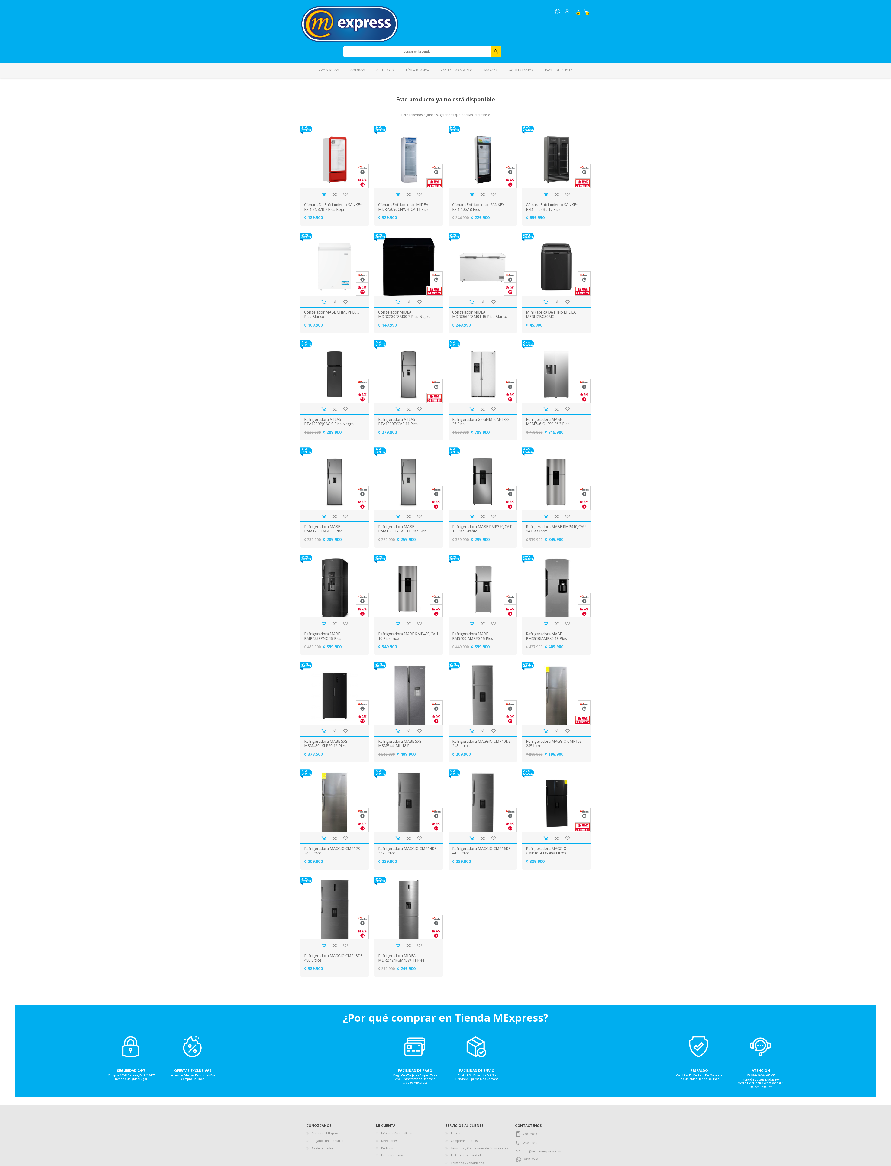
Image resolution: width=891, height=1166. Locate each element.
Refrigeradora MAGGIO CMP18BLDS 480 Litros (546, 850)
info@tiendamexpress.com (542, 1151)
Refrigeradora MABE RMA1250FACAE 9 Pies (323, 529)
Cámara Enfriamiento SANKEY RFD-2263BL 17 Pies (552, 207)
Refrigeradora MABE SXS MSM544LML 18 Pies (399, 743)
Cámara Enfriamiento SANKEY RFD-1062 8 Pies (478, 207)
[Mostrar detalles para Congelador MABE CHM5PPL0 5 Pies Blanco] (334, 264)
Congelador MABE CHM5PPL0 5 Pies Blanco (331, 314)
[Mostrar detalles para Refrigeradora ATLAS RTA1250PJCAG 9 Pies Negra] (334, 371)
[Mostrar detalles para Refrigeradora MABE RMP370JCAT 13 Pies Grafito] (483, 478)
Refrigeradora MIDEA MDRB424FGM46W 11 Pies (401, 958)
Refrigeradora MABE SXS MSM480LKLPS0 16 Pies (325, 743)
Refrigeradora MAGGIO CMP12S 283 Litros (332, 850)
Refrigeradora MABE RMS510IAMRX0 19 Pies (546, 636)
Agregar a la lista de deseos (345, 194)
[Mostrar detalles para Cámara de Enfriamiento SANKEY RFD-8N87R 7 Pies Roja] (334, 157)
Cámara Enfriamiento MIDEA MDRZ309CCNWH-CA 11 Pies (403, 207)
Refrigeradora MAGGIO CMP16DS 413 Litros (481, 850)
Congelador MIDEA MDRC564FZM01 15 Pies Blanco (479, 314)
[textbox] (417, 51)
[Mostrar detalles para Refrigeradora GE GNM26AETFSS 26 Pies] (483, 371)
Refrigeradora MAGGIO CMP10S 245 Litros (554, 743)
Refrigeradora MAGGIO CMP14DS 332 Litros (407, 850)
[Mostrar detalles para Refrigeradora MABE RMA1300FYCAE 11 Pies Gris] (408, 478)
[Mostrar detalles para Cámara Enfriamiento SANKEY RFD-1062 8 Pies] (483, 157)
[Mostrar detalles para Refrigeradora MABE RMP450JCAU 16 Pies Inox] (408, 586)
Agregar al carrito (323, 194)
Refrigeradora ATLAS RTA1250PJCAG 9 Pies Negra (329, 421)
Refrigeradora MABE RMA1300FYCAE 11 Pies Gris (402, 529)
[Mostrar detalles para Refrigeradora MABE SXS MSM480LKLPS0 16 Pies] (334, 693)
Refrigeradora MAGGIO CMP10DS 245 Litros (481, 743)
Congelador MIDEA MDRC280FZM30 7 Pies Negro (404, 314)
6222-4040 (531, 1159)
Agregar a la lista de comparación (334, 194)
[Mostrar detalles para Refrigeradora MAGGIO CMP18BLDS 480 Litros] (556, 800)
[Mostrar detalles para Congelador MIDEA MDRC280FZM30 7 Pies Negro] (408, 264)
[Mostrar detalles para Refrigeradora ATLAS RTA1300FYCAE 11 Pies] (408, 371)
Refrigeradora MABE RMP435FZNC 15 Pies (322, 636)
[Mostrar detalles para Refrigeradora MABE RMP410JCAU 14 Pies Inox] (556, 478)
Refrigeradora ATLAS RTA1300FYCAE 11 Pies (398, 421)
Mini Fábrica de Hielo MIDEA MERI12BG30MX (551, 314)
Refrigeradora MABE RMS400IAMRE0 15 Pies (472, 636)
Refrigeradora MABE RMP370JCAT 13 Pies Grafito (482, 529)
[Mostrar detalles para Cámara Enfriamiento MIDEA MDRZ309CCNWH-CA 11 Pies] (408, 157)
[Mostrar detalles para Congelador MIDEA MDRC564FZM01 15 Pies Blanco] (483, 264)
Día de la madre (322, 1148)
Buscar (496, 51)
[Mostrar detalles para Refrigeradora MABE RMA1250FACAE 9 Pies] (334, 478)
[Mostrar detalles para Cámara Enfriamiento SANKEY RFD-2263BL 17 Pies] (556, 157)
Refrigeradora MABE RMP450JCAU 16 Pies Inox (408, 636)
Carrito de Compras (586, 11)
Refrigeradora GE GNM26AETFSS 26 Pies (481, 421)
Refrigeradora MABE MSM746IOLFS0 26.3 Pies (547, 421)
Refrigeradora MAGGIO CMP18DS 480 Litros (333, 958)
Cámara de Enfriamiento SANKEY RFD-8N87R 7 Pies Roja (333, 207)
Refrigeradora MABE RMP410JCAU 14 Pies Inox (556, 529)
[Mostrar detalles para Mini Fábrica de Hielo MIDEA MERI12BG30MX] (556, 264)
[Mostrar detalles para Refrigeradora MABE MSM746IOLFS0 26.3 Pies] (556, 371)
